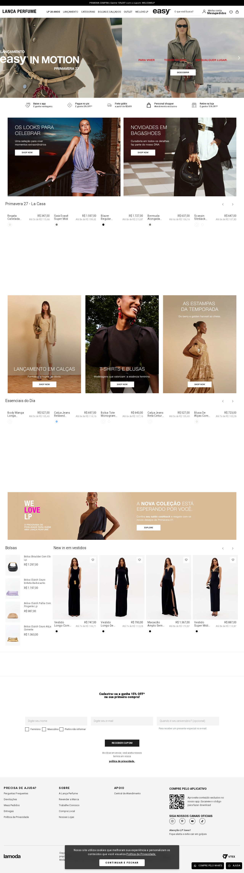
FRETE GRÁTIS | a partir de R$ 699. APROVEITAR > (122, 3)
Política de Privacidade (16, 817)
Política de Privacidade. (141, 854)
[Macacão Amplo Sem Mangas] (168, 595)
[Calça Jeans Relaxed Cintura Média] (75, 448)
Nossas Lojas (66, 817)
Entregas (9, 811)
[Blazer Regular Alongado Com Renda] (122, 251)
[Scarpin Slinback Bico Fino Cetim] (215, 251)
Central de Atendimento (127, 793)
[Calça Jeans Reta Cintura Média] (168, 448)
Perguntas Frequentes (16, 793)
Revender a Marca (69, 799)
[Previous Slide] (223, 204)
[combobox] (187, 11)
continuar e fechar (122, 862)
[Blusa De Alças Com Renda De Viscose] (215, 448)
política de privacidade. (122, 761)
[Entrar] (205, 11)
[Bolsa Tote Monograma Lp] (122, 448)
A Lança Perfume (68, 793)
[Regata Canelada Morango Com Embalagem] (28, 251)
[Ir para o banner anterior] (6, 58)
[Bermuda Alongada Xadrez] (168, 251)
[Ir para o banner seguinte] (238, 58)
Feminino (35, 729)
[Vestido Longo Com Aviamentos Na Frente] (75, 595)
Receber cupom (122, 743)
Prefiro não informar (75, 729)
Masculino (53, 729)
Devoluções (10, 799)
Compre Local (67, 811)
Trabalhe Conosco (69, 805)
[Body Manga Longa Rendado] (28, 448)
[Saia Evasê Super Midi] (75, 251)
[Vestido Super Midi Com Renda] (215, 595)
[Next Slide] (233, 204)
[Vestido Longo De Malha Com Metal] (121, 595)
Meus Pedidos (12, 805)
